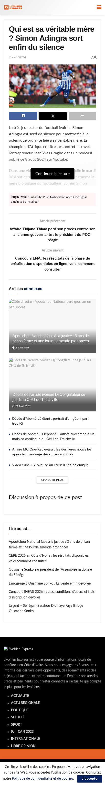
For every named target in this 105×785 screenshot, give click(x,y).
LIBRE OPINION (23, 746)
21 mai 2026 (22, 406)
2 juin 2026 (22, 347)
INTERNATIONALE (25, 739)
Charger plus (52, 480)
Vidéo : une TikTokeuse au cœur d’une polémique (50, 465)
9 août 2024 (17, 57)
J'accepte (89, 778)
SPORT (16, 724)
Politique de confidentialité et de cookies (42, 778)
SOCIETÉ (18, 717)
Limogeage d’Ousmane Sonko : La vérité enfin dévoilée (50, 583)
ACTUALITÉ (20, 696)
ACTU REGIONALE (25, 703)
